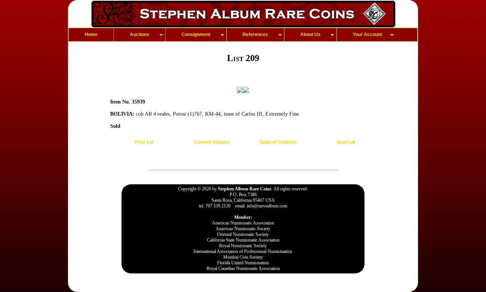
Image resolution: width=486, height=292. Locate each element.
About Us (310, 34)
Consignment (195, 34)
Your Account (367, 34)
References (255, 34)
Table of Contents (278, 142)
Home (91, 34)
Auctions (139, 34)
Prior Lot (144, 142)
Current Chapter (212, 142)
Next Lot (346, 142)
